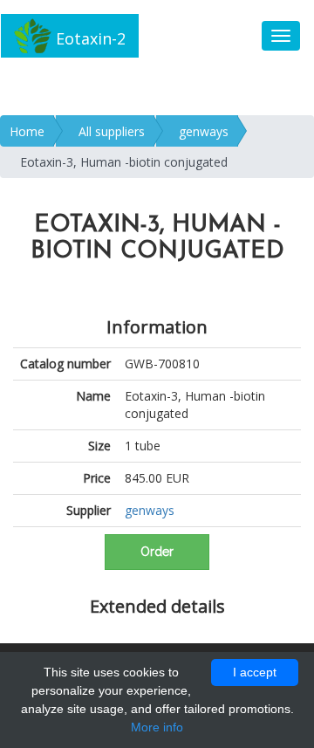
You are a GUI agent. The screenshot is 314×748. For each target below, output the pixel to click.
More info (157, 727)
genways (204, 131)
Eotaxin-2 (88, 38)
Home (27, 131)
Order (157, 552)
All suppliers (111, 131)
